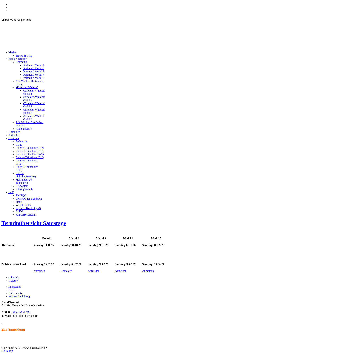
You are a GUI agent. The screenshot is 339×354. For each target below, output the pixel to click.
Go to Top (7, 350)
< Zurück (13, 277)
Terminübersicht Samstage (33, 223)
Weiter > (13, 280)
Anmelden (39, 270)
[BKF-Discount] (32, 47)
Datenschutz (15, 292)
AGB (11, 289)
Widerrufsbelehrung (19, 296)
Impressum (14, 286)
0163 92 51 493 (21, 311)
